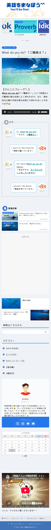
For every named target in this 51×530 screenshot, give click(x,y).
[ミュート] (39, 112)
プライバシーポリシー (17, 524)
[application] (25, 112)
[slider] (44, 112)
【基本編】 (10, 367)
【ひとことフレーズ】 (9, 47)
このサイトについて (34, 524)
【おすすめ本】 (12, 348)
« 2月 (24, 456)
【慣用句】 (10, 373)
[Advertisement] (25, 265)
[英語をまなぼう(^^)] (25, 16)
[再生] (5, 112)
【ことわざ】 (11, 354)
